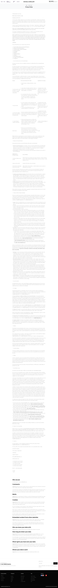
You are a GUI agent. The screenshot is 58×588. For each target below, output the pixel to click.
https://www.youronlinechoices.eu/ (20, 242)
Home (2, 1)
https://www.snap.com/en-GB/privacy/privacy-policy (37, 416)
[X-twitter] (44, 575)
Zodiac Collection (8, 1)
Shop (4, 1)
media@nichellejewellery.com (38, 317)
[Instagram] (43, 575)
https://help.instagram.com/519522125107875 (38, 406)
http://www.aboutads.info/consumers (20, 240)
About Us (14, 1)
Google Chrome (21, 248)
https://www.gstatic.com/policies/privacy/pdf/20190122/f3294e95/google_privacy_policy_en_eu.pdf (28, 412)
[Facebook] (41, 575)
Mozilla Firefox (31, 248)
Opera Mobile (17, 249)
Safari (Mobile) (40, 248)
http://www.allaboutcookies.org (36, 235)
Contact (18, 1)
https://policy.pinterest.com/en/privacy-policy (35, 414)
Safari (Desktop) (35, 248)
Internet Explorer (26, 248)
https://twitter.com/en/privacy (31, 408)
